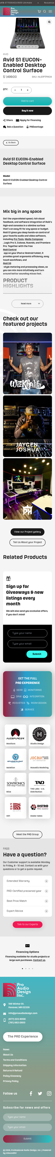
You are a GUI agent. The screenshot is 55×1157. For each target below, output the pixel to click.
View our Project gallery (27, 532)
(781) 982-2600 (16, 1023)
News (6, 1050)
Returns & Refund (12, 1071)
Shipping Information (14, 1065)
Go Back (12, 142)
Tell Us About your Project (27, 542)
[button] (27, 363)
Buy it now (27, 111)
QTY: (5, 89)
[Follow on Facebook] (31, 1093)
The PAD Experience (23, 1036)
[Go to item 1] (19, 46)
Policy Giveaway (12, 1076)
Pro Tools (19, 239)
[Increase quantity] (27, 90)
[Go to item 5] (32, 46)
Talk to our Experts (27, 924)
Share (9, 120)
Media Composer (34, 239)
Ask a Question (15, 127)
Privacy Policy (10, 1081)
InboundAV (11, 1153)
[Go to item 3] (25, 46)
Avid (5, 54)
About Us (8, 1055)
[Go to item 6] (35, 46)
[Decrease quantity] (15, 90)
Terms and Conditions (15, 1060)
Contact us (39, 960)
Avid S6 (7, 263)
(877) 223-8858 (17, 1019)
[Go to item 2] (22, 46)
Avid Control (9, 250)
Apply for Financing (30, 120)
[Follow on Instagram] (49, 1093)
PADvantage (36, 127)
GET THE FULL (27, 681)
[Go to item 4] (29, 46)
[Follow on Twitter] (40, 1093)
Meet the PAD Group (27, 835)
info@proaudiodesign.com (22, 1013)
